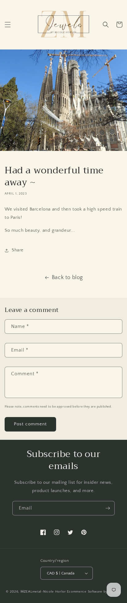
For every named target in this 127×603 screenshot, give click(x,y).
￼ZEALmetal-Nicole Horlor (43, 591)
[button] (7, 24)
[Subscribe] (107, 508)
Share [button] (17, 250)
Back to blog (67, 277)
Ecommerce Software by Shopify (94, 591)
